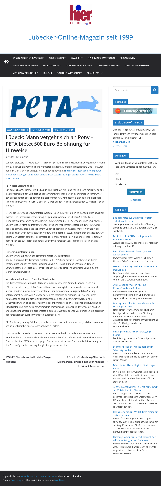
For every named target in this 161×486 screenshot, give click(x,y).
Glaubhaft (93, 72)
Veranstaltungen (109, 65)
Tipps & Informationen (101, 57)
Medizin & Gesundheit (25, 72)
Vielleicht (121, 184)
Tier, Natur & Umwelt (138, 65)
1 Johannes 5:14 (121, 141)
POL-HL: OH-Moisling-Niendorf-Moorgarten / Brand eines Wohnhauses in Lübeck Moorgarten (81, 361)
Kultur (47, 72)
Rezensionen (127, 57)
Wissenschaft (57, 57)
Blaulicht (77, 57)
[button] (101, 73)
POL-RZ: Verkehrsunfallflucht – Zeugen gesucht (29, 359)
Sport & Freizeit (52, 65)
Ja (118, 173)
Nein (119, 179)
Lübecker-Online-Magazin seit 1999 (80, 37)
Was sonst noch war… (80, 65)
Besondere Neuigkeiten (17, 130)
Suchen (154, 90)
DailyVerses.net (120, 146)
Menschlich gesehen (25, 65)
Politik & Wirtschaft (69, 72)
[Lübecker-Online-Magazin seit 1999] (6, 61)
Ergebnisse (135, 199)
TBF (26, 157)
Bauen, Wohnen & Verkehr (28, 57)
